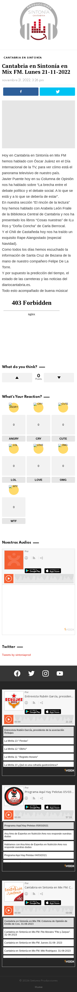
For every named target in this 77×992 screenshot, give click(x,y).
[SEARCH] (72, 46)
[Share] (20, 91)
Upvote (17, 377)
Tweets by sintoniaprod (16, 654)
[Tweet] (57, 91)
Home (38, 987)
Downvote (59, 377)
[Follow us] (66, 46)
